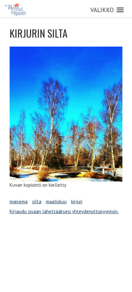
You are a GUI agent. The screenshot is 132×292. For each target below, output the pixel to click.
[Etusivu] (15, 9)
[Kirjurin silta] (66, 114)
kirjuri (76, 201)
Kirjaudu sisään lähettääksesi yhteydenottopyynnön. (64, 211)
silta (36, 201)
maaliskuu (56, 201)
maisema (19, 201)
